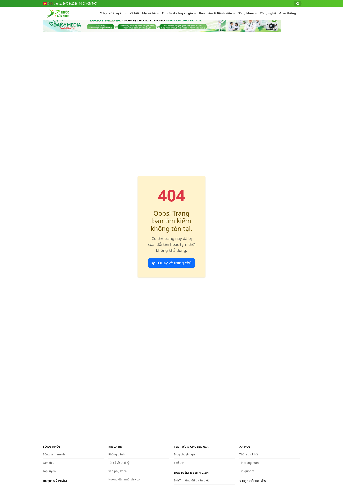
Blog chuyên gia (184, 454)
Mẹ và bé (149, 13)
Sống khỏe (246, 13)
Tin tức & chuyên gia (178, 13)
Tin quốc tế (246, 471)
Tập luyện (49, 471)
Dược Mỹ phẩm (55, 481)
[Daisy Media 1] (162, 23)
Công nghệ (268, 13)
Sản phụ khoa (117, 471)
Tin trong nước (249, 463)
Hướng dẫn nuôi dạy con (124, 479)
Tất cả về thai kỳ (118, 463)
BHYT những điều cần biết (191, 480)
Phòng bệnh (116, 454)
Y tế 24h (179, 463)
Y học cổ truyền (112, 13)
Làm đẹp (48, 463)
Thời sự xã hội (248, 454)
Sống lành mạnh (54, 454)
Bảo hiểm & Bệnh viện (216, 13)
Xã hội (134, 13)
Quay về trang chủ (174, 263)
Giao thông (287, 13)
